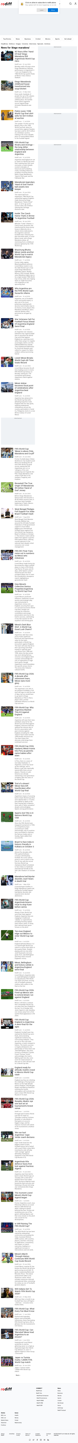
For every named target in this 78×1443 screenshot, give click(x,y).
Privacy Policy (18, 1434)
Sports (57, 39)
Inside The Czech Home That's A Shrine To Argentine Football (24, 215)
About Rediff (2, 1434)
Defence (12, 44)
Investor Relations (38, 1434)
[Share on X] (33, 1440)
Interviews (32, 44)
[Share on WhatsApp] (30, 1440)
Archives (47, 44)
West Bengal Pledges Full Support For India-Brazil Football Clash (25, 511)
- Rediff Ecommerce (41, 1398)
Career (16, 1420)
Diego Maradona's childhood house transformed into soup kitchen (23, 85)
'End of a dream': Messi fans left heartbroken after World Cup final (23, 787)
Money (16, 1418)
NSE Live (3, 1418)
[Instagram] (41, 1440)
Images (18, 44)
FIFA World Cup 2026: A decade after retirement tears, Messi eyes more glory (24, 678)
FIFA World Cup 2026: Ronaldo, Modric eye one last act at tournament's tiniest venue (24, 1103)
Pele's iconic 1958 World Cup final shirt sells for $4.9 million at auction (24, 114)
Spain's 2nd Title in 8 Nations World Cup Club (24, 815)
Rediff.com (61, 1434)
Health (16, 1415)
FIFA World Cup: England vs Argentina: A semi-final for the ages (25, 1023)
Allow (53, 10)
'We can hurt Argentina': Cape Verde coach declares (24, 1134)
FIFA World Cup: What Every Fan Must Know (24, 1310)
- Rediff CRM (39, 1403)
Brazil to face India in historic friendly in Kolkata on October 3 (24, 844)
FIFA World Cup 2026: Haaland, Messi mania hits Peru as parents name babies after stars (25, 751)
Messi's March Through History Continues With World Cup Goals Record (25, 1257)
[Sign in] (75, 3)
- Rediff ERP (39, 1405)
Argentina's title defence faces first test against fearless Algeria (24, 1165)
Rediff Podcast (62, 1410)
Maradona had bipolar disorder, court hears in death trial (25, 878)
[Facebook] (37, 1440)
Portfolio (3, 1425)
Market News (4, 1420)
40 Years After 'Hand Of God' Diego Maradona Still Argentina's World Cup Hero (25, 56)
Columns (25, 44)
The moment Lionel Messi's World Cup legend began (24, 1195)
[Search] (70, 3)
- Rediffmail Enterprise (42, 1395)
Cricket (38, 39)
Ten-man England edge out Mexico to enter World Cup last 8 (24, 934)
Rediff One (39, 1393)
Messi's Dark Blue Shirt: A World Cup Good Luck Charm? (23, 627)
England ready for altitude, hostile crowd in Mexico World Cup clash (25, 1071)
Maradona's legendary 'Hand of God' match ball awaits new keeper (25, 185)
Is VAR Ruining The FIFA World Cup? (23, 1225)
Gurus (59, 1405)
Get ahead (67, 39)
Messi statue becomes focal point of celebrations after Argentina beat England (24, 388)
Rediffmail (39, 1390)
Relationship (18, 1422)
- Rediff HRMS (40, 1400)
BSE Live (3, 1415)
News (18, 39)
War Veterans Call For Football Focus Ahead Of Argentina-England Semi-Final (25, 323)
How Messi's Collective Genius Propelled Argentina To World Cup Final (24, 587)
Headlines (4, 44)
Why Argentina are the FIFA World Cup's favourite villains (24, 290)
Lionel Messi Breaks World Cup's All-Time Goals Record (24, 360)
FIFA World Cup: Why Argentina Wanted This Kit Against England (24, 711)
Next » (18, 1375)
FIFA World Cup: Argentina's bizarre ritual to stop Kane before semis (23, 903)
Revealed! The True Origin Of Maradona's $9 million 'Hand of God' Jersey (24, 487)
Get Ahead (60, 1403)
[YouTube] (44, 1440)
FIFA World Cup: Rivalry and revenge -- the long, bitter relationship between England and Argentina (24, 148)
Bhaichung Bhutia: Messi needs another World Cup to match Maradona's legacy (24, 253)
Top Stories (7, 39)
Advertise (11, 1434)
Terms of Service (27, 1434)
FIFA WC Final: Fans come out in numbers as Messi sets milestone (24, 554)
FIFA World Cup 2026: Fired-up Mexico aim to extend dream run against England (24, 993)
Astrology (60, 1408)
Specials (40, 44)
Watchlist (3, 1422)
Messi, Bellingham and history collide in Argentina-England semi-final (24, 966)
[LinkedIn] (48, 1440)
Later (42, 10)
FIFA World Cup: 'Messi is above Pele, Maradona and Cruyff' (24, 451)
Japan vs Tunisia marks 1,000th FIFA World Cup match (23, 1359)
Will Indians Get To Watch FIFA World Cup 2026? (25, 1291)
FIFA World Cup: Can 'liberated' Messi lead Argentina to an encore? (24, 1333)
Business (28, 39)
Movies (47, 39)
